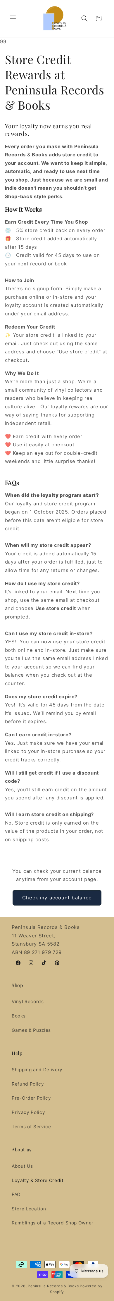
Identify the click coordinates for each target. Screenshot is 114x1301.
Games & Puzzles (31, 1030)
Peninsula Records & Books (53, 1286)
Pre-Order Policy (31, 1098)
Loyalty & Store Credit (38, 1180)
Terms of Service (31, 1126)
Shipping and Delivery (37, 1069)
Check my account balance (57, 898)
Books (18, 1016)
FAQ (16, 1194)
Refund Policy (28, 1084)
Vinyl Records (28, 1001)
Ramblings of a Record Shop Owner (53, 1223)
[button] (13, 18)
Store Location (29, 1209)
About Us (22, 1166)
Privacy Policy (28, 1112)
